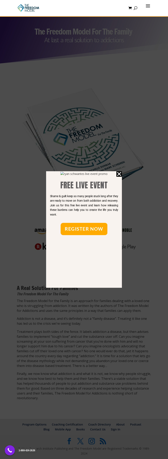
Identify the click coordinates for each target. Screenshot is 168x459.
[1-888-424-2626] (10, 450)
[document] (84, 229)
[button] (119, 174)
